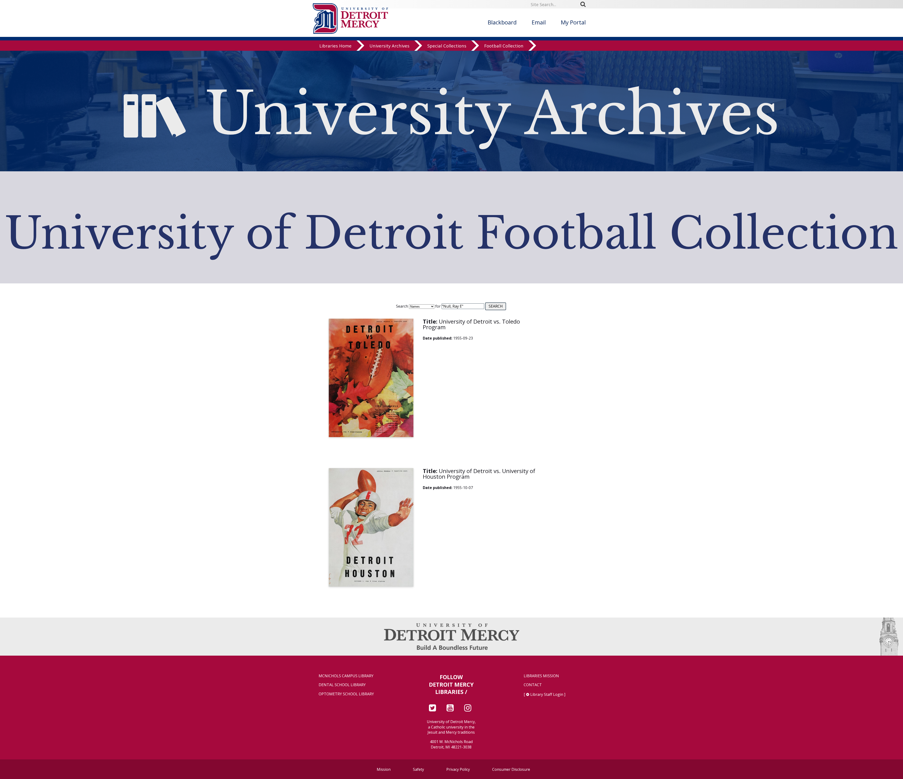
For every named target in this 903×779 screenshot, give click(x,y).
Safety (418, 769)
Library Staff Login (546, 694)
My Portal (573, 22)
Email (539, 22)
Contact (533, 685)
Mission (384, 769)
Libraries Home (335, 46)
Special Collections (446, 46)
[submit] (584, 4)
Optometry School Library (346, 694)
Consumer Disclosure (511, 769)
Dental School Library (342, 685)
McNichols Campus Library (346, 676)
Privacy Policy (458, 769)
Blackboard (502, 22)
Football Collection (503, 46)
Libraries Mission (541, 676)
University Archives (389, 46)
